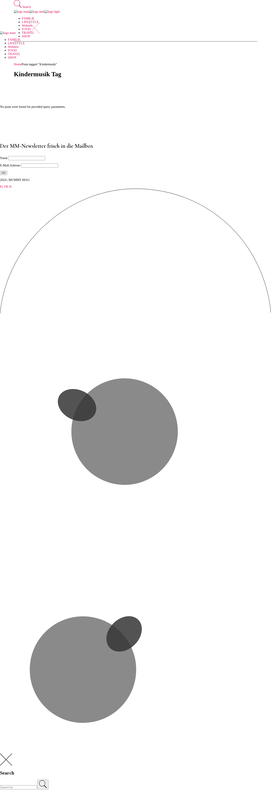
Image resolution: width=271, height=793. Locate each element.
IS (10, 186)
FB (6, 186)
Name (4, 158)
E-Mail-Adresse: (10, 165)
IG (1, 186)
